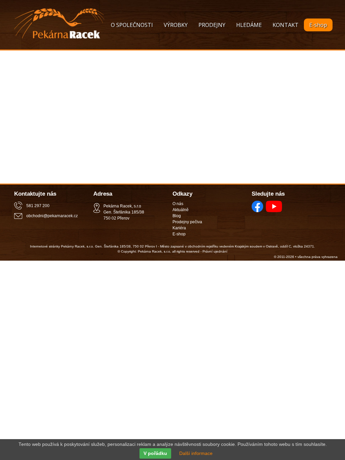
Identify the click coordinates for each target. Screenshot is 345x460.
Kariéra (179, 228)
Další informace (196, 453)
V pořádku (155, 453)
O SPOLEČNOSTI (132, 25)
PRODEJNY (211, 25)
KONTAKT (286, 25)
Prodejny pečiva (187, 222)
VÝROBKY (176, 25)
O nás (177, 203)
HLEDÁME (249, 25)
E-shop (318, 25)
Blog (176, 215)
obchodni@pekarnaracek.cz (52, 215)
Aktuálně (180, 209)
